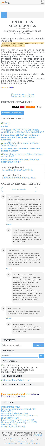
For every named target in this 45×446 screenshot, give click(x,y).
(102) (13, 426)
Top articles (39, 439)
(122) (17, 419)
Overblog (37, 434)
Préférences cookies (33, 443)
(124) (10, 417)
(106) (9, 424)
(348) (18, 408)
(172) (14, 413)
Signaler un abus (22, 441)
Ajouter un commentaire (19, 189)
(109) (19, 422)
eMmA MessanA (15, 439)
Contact (12, 441)
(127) (19, 415)
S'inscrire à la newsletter (12, 113)
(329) (7, 411)
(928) (10, 406)
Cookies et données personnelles (15, 443)
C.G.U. (31, 441)
